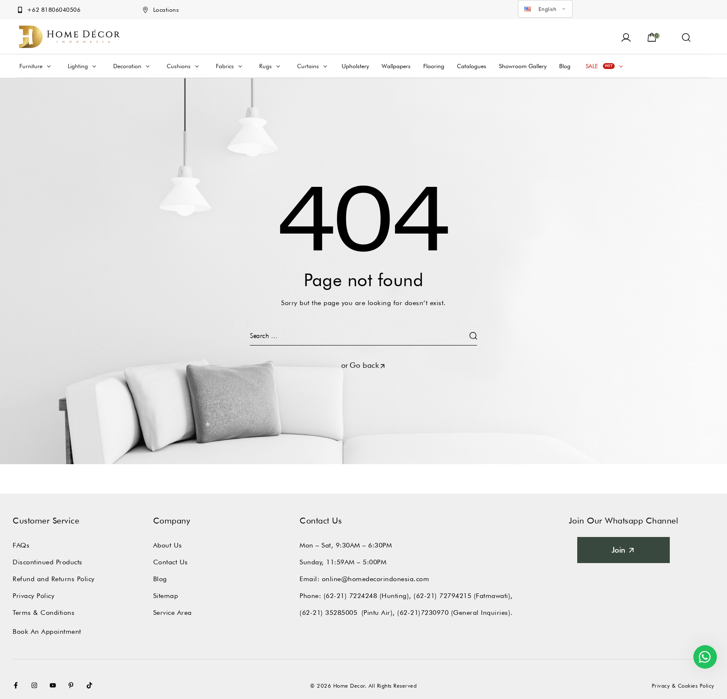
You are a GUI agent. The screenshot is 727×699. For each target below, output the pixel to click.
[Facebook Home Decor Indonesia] (18, 685)
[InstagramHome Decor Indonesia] (36, 685)
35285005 (341, 613)
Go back (364, 365)
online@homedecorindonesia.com (376, 579)
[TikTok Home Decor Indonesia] (91, 685)
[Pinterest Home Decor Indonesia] (73, 685)
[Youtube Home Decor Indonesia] (55, 685)
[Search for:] (363, 336)
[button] (686, 36)
